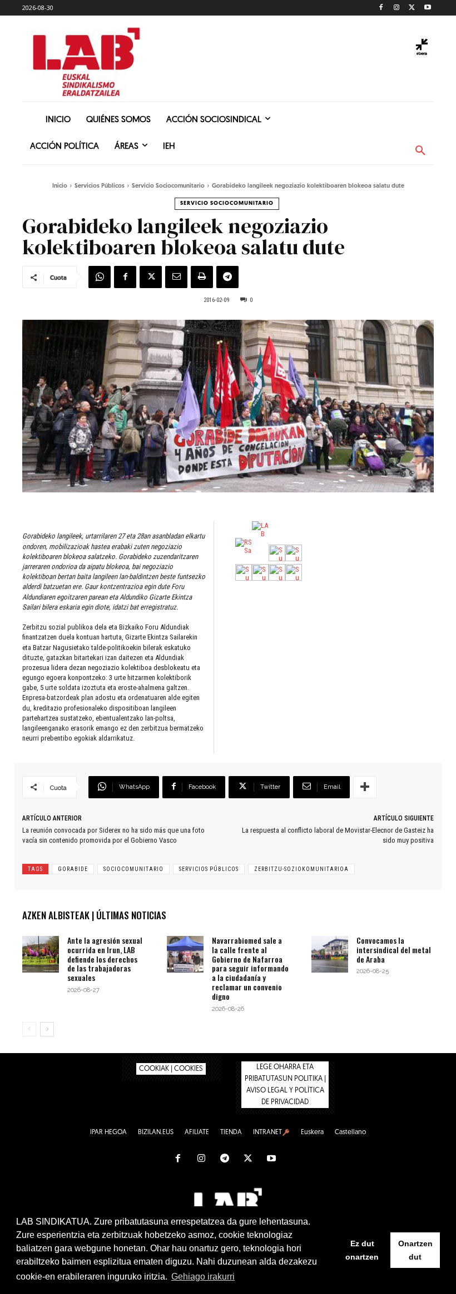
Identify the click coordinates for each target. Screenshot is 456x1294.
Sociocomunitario (133, 869)
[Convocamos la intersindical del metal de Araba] (329, 954)
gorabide (73, 869)
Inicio (59, 186)
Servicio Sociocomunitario (168, 186)
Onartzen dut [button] (415, 1250)
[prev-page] (29, 1029)
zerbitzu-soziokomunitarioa (301, 869)
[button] (420, 151)
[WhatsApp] (99, 277)
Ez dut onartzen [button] (362, 1250)
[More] (364, 787)
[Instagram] (396, 8)
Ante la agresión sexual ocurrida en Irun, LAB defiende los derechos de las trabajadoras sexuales (104, 958)
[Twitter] (411, 8)
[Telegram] (227, 277)
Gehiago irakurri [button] (203, 1276)
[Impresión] (202, 277)
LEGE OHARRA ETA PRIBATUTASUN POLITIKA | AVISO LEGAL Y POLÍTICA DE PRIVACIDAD (285, 1085)
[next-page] (47, 1029)
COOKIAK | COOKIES (171, 1069)
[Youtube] (427, 8)
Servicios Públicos (100, 186)
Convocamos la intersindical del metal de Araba (393, 949)
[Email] (176, 277)
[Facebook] (381, 8)
